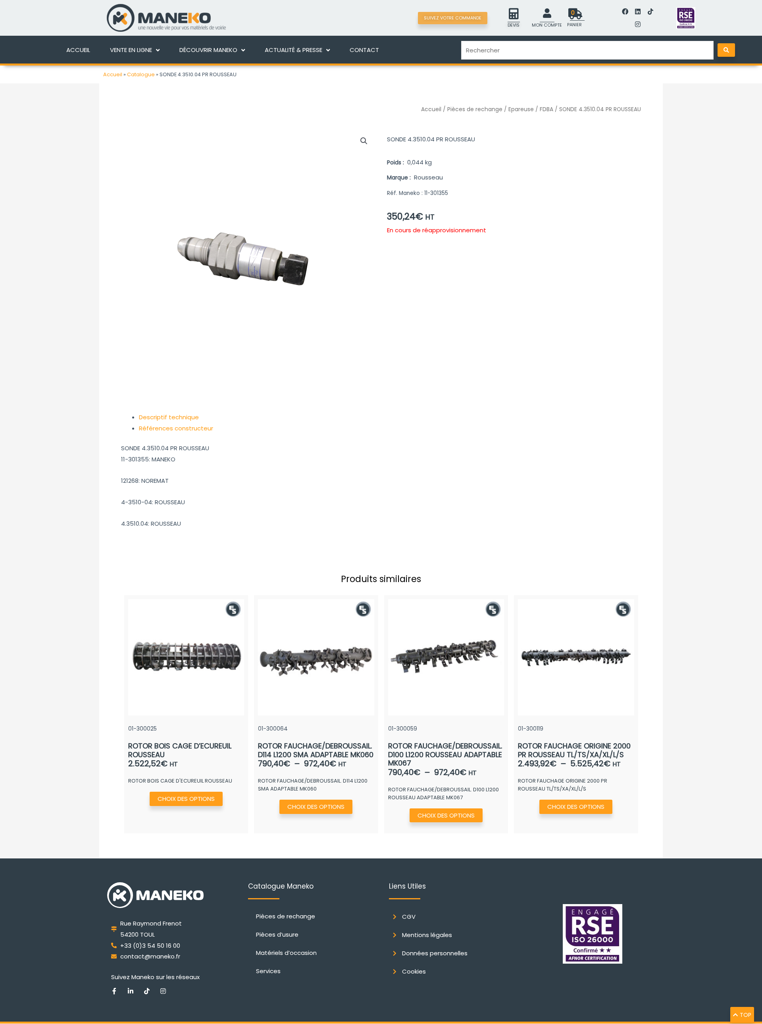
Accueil (112, 74)
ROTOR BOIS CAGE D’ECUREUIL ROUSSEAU (179, 750)
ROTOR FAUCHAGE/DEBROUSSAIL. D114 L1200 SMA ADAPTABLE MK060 (315, 750)
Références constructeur (176, 428)
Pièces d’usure (277, 934)
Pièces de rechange (474, 109)
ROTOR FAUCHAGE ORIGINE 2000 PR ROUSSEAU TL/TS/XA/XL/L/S (574, 750)
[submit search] (726, 50)
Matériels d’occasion (286, 953)
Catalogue (141, 74)
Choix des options (186, 799)
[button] (364, 141)
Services (268, 971)
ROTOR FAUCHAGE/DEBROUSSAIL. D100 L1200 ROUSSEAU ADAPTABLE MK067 (445, 754)
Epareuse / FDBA (530, 109)
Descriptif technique (169, 417)
